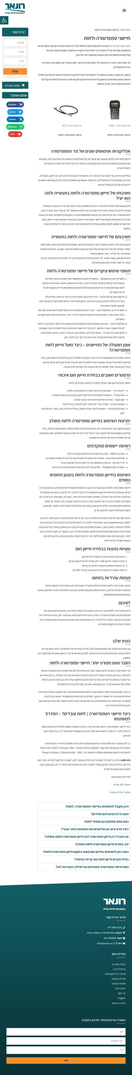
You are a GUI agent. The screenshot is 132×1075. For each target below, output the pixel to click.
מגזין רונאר (120, 988)
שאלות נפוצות (119, 983)
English (122, 998)
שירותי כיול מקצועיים (115, 974)
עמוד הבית (125, 30)
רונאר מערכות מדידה (119, 46)
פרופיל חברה (119, 969)
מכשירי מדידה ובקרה (120, 792)
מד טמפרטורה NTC (71, 125)
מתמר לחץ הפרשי (121, 784)
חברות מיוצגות (118, 978)
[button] (4, 20)
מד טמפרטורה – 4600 (119, 125)
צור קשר (122, 993)
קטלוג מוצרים (119, 964)
